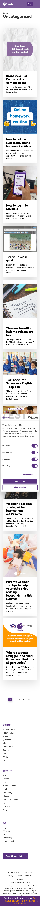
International (8, 841)
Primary (6, 775)
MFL (5, 810)
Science (6, 782)
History (6, 796)
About (5, 743)
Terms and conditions (13, 872)
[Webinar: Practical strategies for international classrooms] (20, 497)
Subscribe (7, 740)
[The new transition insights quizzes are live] (20, 314)
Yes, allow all (20, 481)
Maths (5, 789)
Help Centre (8, 747)
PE (4, 803)
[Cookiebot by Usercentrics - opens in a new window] (28, 417)
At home (6, 831)
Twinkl (5, 834)
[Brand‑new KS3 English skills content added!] (20, 62)
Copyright (28, 876)
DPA (5, 761)
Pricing (6, 736)
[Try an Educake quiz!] (20, 251)
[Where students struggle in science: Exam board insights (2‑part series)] (20, 649)
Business (6, 807)
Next (28, 699)
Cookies (19, 876)
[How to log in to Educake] (20, 194)
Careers (6, 754)
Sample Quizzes (9, 730)
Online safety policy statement (20, 882)
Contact (6, 750)
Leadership (7, 838)
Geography (7, 793)
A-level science (9, 786)
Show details (28, 474)
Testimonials (8, 733)
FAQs (5, 757)
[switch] (34, 452)
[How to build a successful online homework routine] (20, 131)
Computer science (10, 800)
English (6, 779)
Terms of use (28, 872)
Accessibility (20, 879)
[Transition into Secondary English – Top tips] (20, 378)
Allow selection (20, 487)
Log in (5, 828)
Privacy (10, 876)
